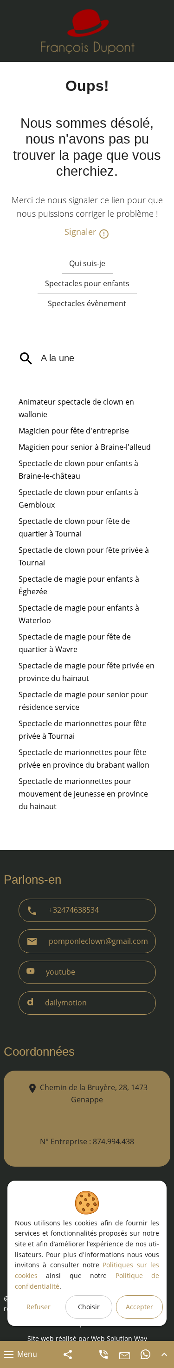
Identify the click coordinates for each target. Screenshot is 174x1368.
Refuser (38, 1306)
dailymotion (66, 1002)
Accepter (139, 1306)
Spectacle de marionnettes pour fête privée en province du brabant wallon (84, 758)
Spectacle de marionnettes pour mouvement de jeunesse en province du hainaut (83, 793)
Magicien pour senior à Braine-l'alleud (85, 447)
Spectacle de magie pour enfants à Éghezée (79, 585)
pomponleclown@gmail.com (98, 941)
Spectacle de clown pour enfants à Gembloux (78, 498)
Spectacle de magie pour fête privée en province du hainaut (87, 671)
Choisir (89, 1306)
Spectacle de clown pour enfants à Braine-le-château (78, 469)
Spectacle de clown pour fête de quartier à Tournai (74, 527)
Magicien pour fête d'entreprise (74, 431)
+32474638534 (74, 910)
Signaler (81, 231)
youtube (60, 972)
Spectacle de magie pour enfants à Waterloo (79, 614)
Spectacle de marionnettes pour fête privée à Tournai (83, 729)
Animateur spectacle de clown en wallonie (76, 408)
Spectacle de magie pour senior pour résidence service (83, 700)
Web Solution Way (119, 1338)
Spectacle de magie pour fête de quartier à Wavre (75, 643)
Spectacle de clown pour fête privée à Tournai (84, 556)
